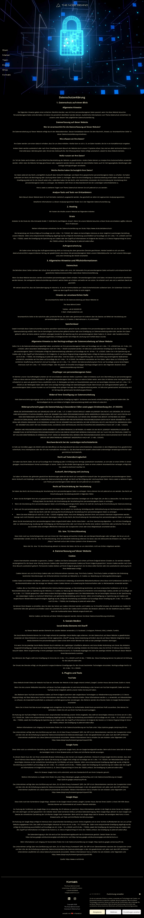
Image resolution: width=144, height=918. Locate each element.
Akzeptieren (97, 912)
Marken (6, 55)
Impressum (67, 909)
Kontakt (6, 75)
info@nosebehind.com (72, 892)
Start (5, 50)
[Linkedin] (69, 898)
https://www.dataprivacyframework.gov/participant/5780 (72, 740)
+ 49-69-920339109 (72, 890)
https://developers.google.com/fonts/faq (75, 777)
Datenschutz (76, 909)
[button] (140, 894)
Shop (5, 70)
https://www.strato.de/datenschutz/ (99, 228)
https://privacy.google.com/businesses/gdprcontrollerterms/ (47, 837)
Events (6, 65)
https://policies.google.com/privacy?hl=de (112, 727)
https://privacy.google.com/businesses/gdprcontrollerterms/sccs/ (95, 837)
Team (5, 60)
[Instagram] (75, 898)
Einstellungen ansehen (131, 912)
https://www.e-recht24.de (75, 859)
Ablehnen (113, 912)
